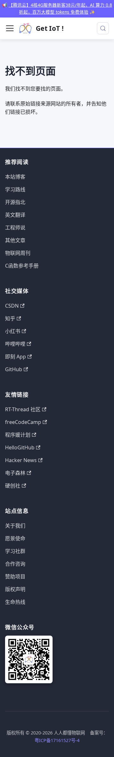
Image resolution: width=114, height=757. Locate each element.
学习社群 (15, 551)
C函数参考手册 (22, 265)
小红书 (12, 331)
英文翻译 (15, 214)
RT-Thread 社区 (23, 409)
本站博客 (15, 176)
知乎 (10, 318)
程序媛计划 (17, 434)
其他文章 (15, 240)
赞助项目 (15, 576)
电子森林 (15, 472)
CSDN (12, 305)
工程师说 (15, 227)
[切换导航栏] (10, 28)
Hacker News (21, 460)
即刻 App (15, 356)
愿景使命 (15, 538)
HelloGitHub (20, 447)
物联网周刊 (17, 252)
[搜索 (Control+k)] (103, 28)
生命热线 (15, 601)
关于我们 (15, 525)
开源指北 (15, 202)
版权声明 (15, 589)
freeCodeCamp (23, 422)
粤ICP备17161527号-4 (57, 740)
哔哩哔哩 (15, 343)
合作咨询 (15, 563)
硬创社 (12, 485)
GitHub (13, 369)
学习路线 (15, 189)
